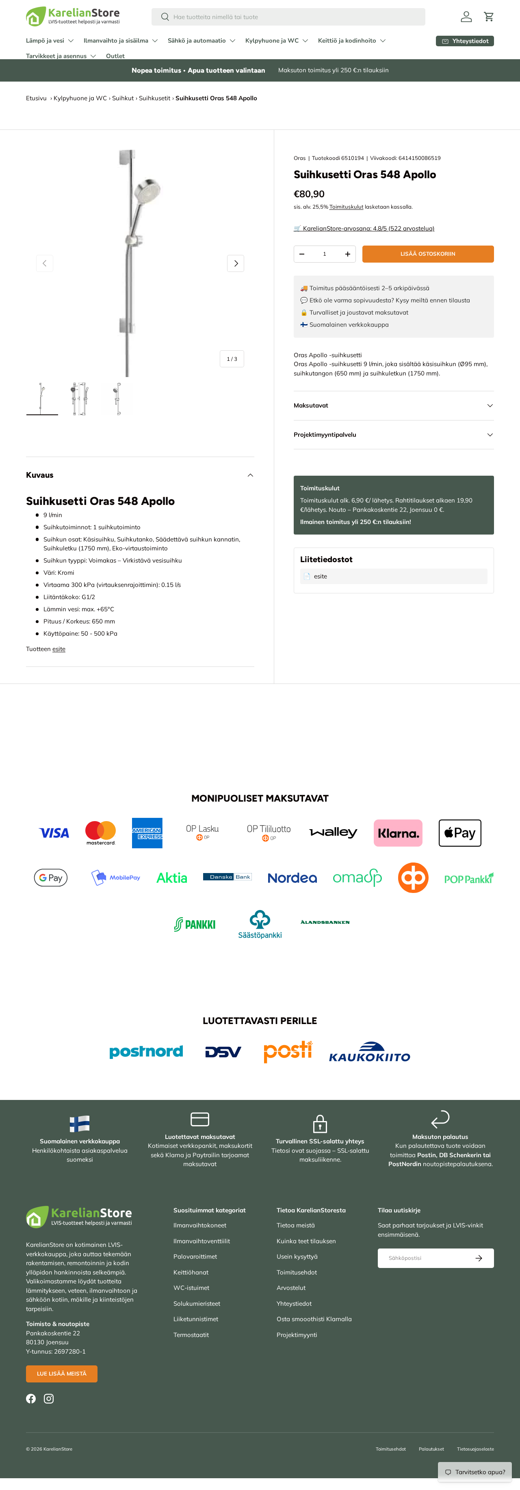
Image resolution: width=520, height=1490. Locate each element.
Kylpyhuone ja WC (272, 41)
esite (58, 649)
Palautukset (431, 1449)
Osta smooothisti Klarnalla (314, 1319)
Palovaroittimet (195, 1256)
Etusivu (36, 98)
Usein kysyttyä (297, 1256)
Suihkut (123, 98)
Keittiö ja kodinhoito (347, 41)
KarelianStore (57, 1449)
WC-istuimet (191, 1288)
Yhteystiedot (294, 1303)
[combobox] (288, 17)
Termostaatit (191, 1335)
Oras (300, 158)
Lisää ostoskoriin (428, 253)
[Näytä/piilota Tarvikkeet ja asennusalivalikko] (93, 56)
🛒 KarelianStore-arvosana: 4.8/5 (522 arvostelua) (364, 228)
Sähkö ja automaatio (197, 41)
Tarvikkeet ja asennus (56, 56)
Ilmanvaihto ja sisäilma (116, 41)
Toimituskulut (346, 206)
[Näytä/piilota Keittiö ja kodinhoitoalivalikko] (383, 40)
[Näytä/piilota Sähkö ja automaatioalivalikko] (232, 40)
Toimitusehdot (297, 1272)
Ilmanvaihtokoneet (199, 1225)
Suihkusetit (154, 98)
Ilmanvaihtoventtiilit (201, 1241)
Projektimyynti (297, 1335)
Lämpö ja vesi (45, 41)
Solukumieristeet (196, 1303)
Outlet (115, 56)
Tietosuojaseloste (475, 1449)
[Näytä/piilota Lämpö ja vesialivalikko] (71, 40)
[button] (489, 17)
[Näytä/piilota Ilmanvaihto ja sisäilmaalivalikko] (155, 40)
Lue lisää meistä (62, 1373)
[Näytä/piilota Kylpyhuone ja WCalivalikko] (305, 40)
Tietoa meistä (296, 1225)
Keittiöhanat (190, 1272)
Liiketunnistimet (195, 1319)
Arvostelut (291, 1288)
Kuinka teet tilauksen (306, 1241)
